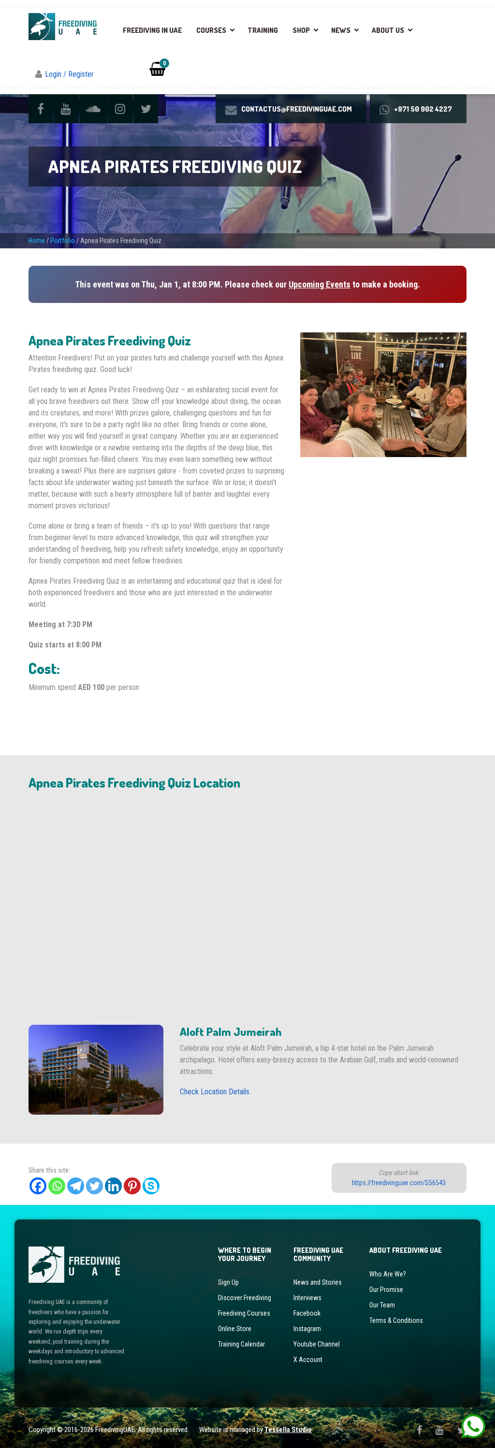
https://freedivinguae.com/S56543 (399, 1183)
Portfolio (62, 240)
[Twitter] (94, 1185)
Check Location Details (214, 1091)
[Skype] (151, 1185)
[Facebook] (37, 1185)
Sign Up (228, 1282)
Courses (211, 30)
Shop (301, 30)
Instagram (307, 1329)
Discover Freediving (244, 1298)
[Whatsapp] (56, 1185)
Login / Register (69, 74)
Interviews (307, 1298)
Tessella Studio (288, 1429)
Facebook (306, 1313)
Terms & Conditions (396, 1320)
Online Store (234, 1329)
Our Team (382, 1305)
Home (37, 240)
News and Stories (317, 1282)
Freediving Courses (244, 1313)
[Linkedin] (113, 1185)
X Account (307, 1359)
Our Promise (386, 1289)
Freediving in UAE (152, 30)
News (340, 30)
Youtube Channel (316, 1344)
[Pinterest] (132, 1185)
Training (263, 30)
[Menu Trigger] (468, 24)
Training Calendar (241, 1344)
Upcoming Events (319, 284)
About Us (388, 30)
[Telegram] (75, 1185)
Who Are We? (387, 1274)
